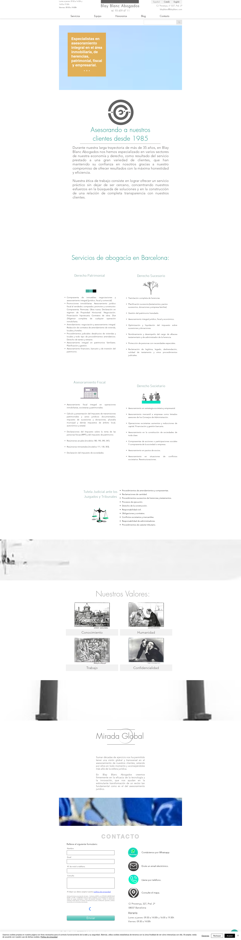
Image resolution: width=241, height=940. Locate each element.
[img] (92, 619)
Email (69, 857)
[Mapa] (133, 866)
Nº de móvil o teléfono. (76, 866)
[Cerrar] (237, 935)
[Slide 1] (86, 70)
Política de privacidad (49, 937)
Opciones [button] (205, 935)
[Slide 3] (89, 70)
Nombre (70, 848)
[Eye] (120, 6)
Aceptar (230, 935)
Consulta (70, 876)
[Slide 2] (84, 70)
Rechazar (217, 935)
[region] (94, 80)
